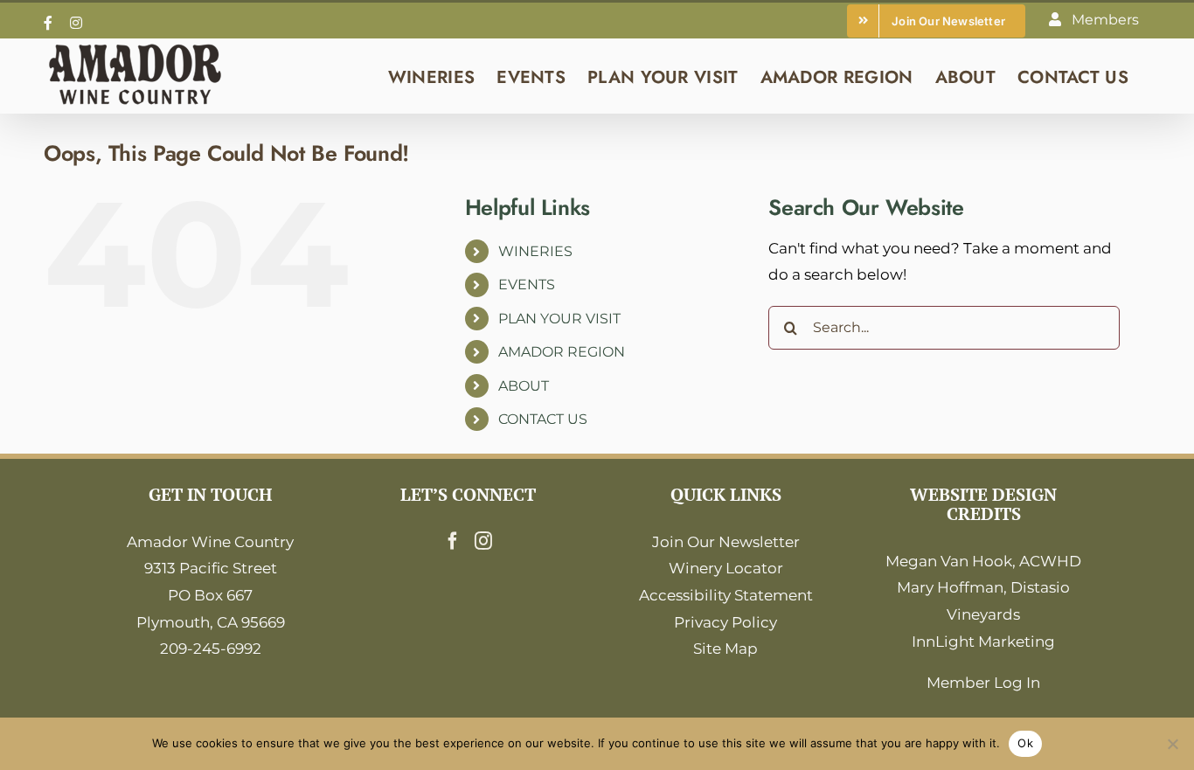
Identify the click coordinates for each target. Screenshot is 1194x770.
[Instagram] (483, 541)
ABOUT (523, 386)
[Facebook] (453, 541)
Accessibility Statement (726, 595)
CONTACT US (542, 419)
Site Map (725, 648)
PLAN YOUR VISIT (559, 318)
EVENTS (526, 284)
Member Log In (983, 682)
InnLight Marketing (983, 641)
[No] (1172, 744)
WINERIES (535, 251)
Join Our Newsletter (726, 542)
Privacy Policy (725, 622)
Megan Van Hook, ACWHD (983, 561)
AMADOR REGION (561, 351)
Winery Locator (726, 568)
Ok (1025, 743)
